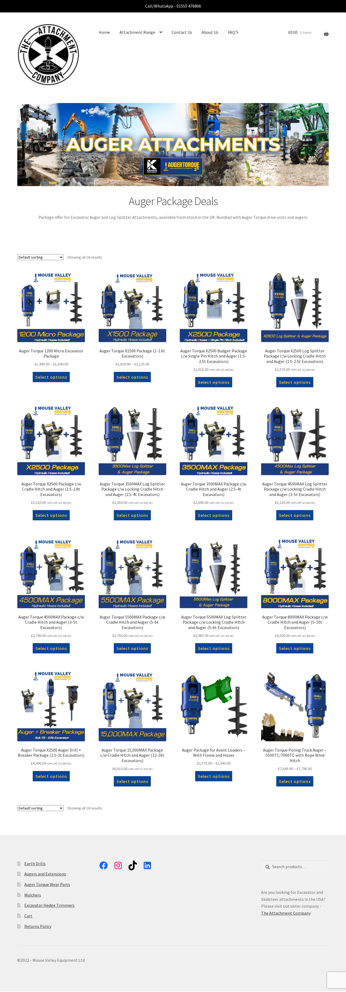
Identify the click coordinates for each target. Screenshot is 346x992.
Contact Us (182, 32)
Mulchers (32, 895)
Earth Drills (35, 863)
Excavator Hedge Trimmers (49, 905)
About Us (210, 32)
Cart (28, 915)
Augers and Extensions (45, 874)
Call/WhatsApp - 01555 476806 (173, 6)
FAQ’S (233, 32)
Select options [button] (213, 382)
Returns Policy (37, 926)
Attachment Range (137, 32)
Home (104, 32)
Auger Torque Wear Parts (47, 884)
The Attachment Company (286, 913)
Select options (51, 377)
